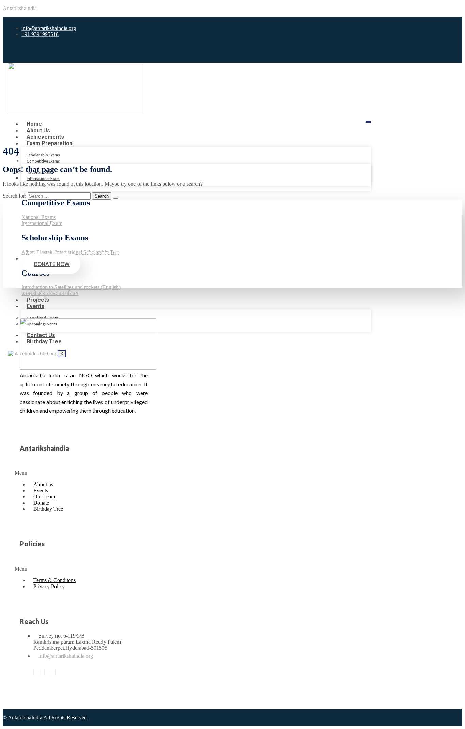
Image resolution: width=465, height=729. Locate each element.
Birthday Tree (48, 509)
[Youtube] (55, 672)
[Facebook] (33, 672)
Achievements (45, 137)
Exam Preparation (50, 143)
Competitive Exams (43, 161)
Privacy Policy (49, 586)
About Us (38, 130)
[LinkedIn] (44, 672)
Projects (38, 299)
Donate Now (52, 264)
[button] (58, 473)
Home (34, 124)
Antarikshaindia (20, 8)
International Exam (43, 178)
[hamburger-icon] (368, 122)
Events (35, 306)
